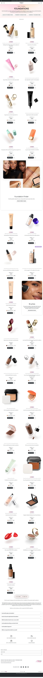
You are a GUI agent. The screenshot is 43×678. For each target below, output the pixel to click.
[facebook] (23, 667)
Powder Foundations (20, 14)
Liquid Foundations (7, 14)
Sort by (25, 596)
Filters (19, 596)
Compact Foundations (35, 14)
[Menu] (2, 3)
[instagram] (21, 667)
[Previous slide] (1, 0)
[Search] (4, 3)
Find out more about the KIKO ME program (6, 662)
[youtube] (28, 667)
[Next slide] (41, 0)
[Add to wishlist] (14, 53)
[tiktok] (25, 667)
